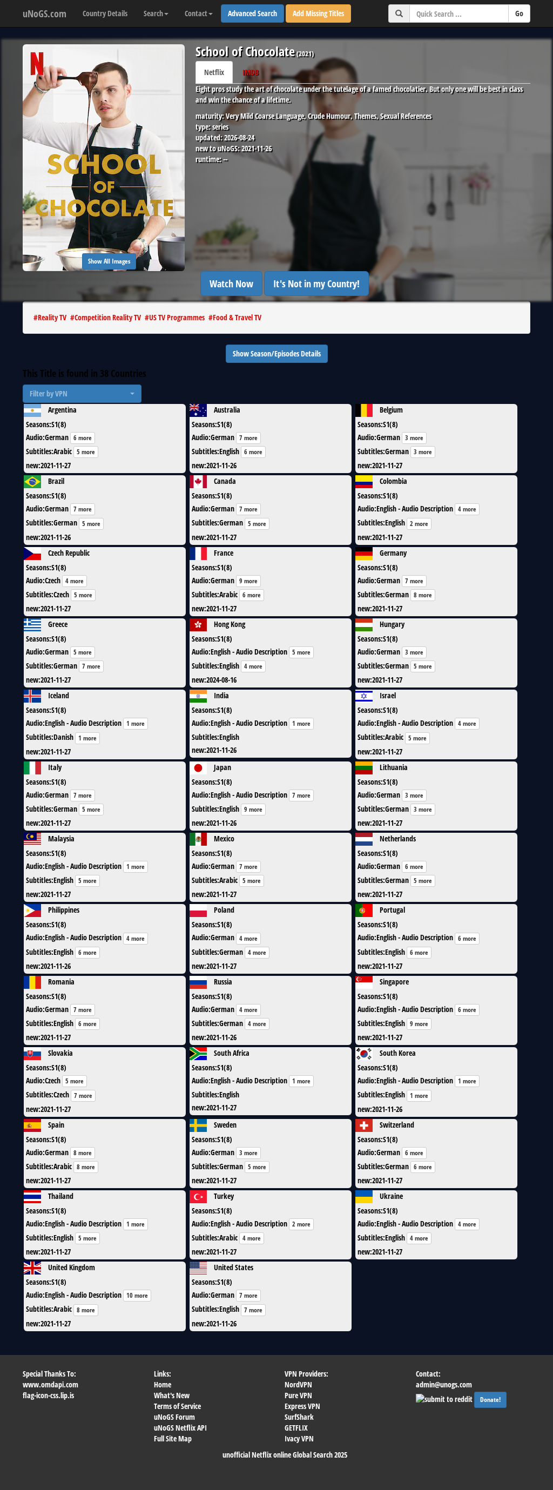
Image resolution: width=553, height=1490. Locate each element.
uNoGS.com (44, 13)
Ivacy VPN (299, 1438)
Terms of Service (177, 1406)
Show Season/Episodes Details (277, 353)
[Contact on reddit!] (445, 1398)
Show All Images (109, 261)
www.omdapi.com (50, 1384)
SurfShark (299, 1417)
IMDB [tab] (250, 72)
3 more (414, 437)
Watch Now (231, 283)
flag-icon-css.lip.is (48, 1395)
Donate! (490, 1399)
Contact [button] (196, 13)
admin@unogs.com (444, 1384)
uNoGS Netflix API (180, 1427)
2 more (419, 523)
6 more (82, 437)
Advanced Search (252, 13)
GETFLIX (296, 1427)
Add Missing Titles (318, 13)
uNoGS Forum (174, 1417)
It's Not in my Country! (316, 283)
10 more (137, 1295)
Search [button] (153, 13)
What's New (172, 1395)
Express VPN (302, 1406)
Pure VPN (298, 1395)
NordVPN (298, 1384)
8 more (423, 594)
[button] (82, 394)
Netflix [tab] (214, 72)
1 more (135, 723)
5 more (86, 451)
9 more (248, 580)
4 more (467, 509)
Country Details (105, 13)
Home (162, 1384)
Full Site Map (173, 1438)
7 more (248, 437)
